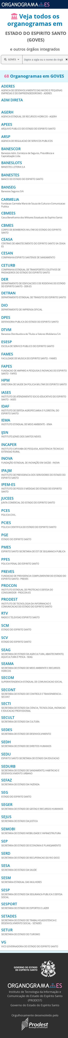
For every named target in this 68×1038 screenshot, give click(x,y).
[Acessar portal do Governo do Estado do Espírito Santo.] (35, 968)
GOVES (12, 59)
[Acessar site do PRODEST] (35, 1024)
